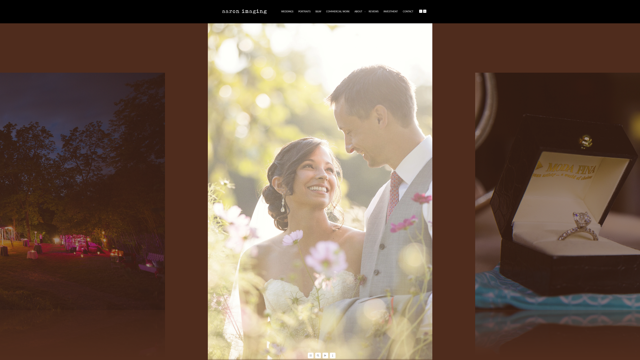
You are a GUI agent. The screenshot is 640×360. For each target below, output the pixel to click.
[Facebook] (420, 11)
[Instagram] (424, 11)
